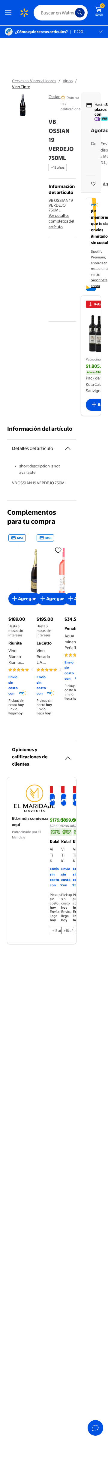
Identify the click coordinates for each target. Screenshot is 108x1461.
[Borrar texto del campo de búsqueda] (72, 12)
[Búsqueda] (80, 12)
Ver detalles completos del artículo (61, 221)
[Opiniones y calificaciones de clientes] (67, 755)
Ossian (55, 96)
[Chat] (95, 1428)
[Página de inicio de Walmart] (24, 12)
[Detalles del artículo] (67, 448)
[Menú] (9, 12)
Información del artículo (40, 428)
